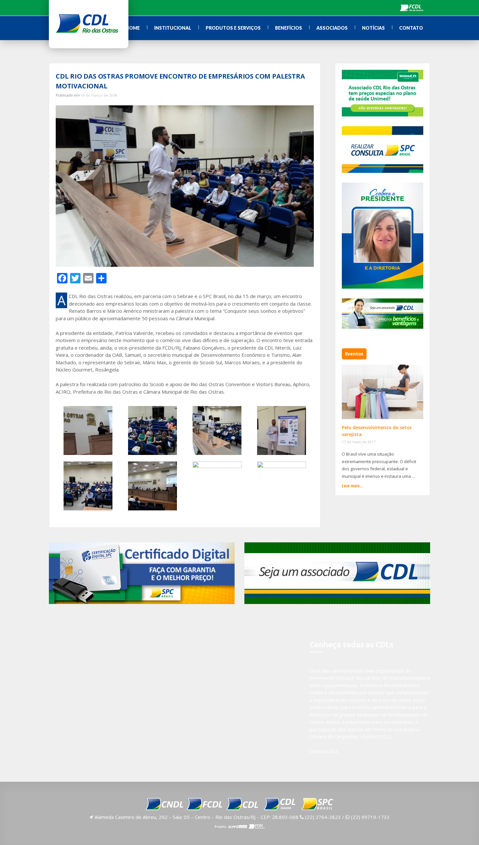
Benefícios (288, 28)
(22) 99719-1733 (370, 817)
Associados (332, 28)
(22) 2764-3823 (322, 817)
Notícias (373, 28)
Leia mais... (352, 486)
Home (132, 28)
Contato (411, 28)
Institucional (172, 28)
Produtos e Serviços (233, 28)
